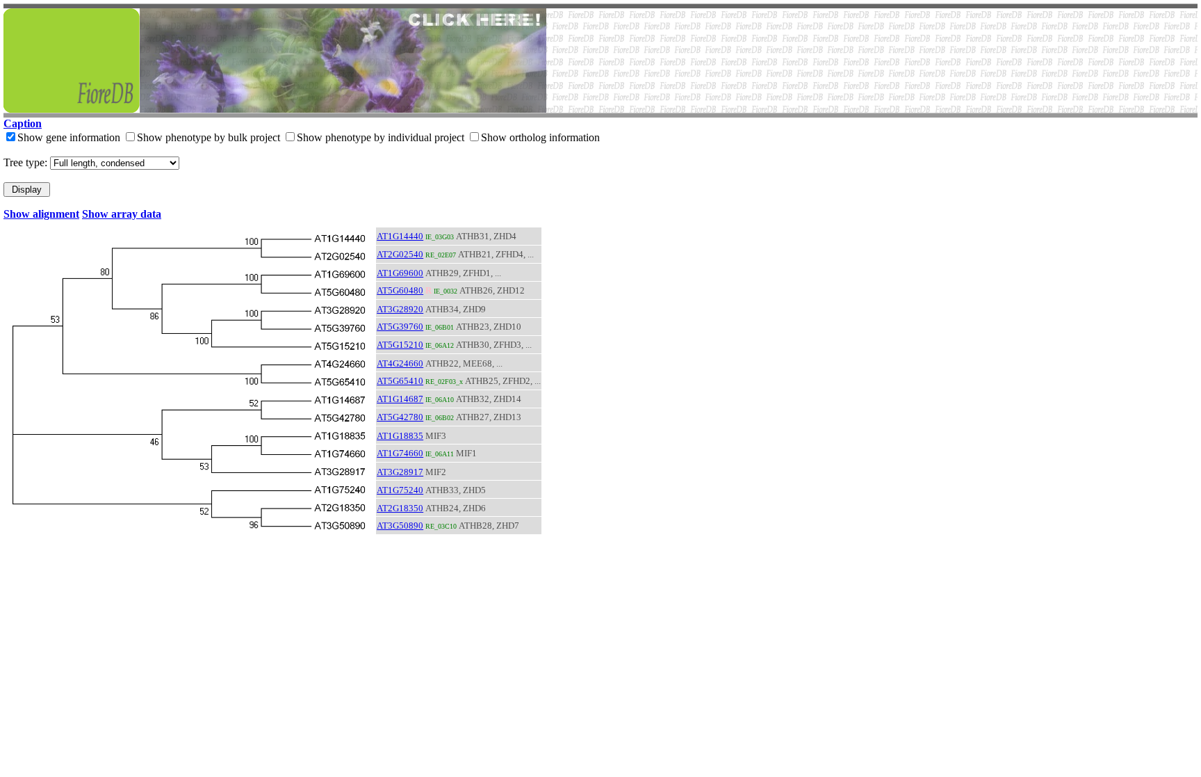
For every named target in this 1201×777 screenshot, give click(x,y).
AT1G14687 (400, 399)
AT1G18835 (400, 436)
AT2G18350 (400, 508)
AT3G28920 (400, 309)
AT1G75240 (400, 490)
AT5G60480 (400, 290)
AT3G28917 (400, 472)
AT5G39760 (400, 326)
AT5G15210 (400, 344)
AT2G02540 (400, 254)
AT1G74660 (400, 453)
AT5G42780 (400, 417)
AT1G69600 (400, 273)
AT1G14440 (400, 236)
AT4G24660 (400, 363)
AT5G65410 (400, 381)
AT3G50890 (400, 525)
